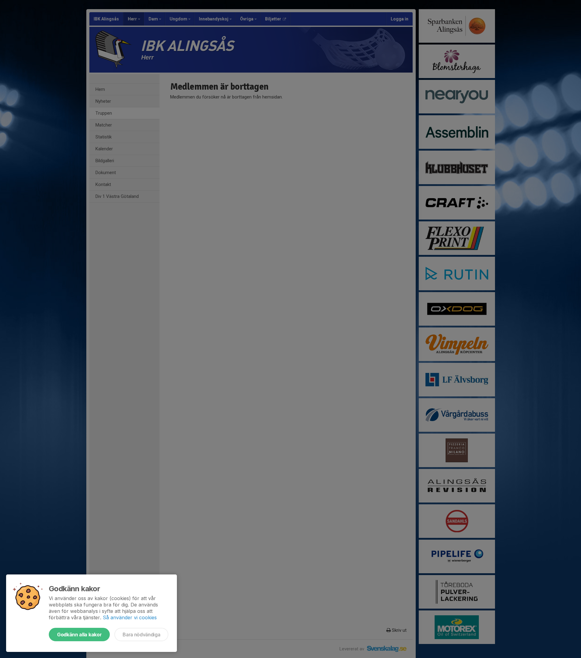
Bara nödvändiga (141, 634)
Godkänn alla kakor (79, 634)
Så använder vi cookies (130, 617)
